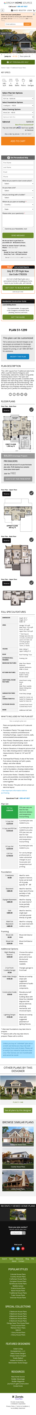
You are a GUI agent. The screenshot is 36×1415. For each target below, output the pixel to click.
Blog (27, 1259)
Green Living (18, 1349)
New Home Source (18, 1377)
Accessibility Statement (18, 1408)
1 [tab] (1, 55)
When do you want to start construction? (17, 181)
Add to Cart (18, 141)
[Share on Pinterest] (26, 394)
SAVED (15, 10)
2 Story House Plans (18, 1335)
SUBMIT (27, 24)
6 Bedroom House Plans (18, 1321)
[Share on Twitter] (22, 394)
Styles (11, 1259)
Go (24, 1233)
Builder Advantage (18, 1379)
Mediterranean (18, 1286)
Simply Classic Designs (18, 1356)
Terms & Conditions (19, 18)
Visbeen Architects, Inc (18, 1360)
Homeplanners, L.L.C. (18, 1351)
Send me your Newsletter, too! (16, 229)
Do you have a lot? (9, 188)
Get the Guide (18, 317)
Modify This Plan (18, 356)
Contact (21, 1261)
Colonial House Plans (18, 1274)
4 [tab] (11, 55)
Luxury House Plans (18, 1325)
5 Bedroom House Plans (18, 1318)
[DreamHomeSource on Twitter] (18, 1248)
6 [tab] (17, 55)
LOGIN (29, 10)
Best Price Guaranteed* (24, 125)
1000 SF (18, 1330)
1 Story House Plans (18, 1332)
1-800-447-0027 (18, 6)
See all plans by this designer (18, 1110)
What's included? (7, 95)
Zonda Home (18, 1386)
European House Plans (18, 1281)
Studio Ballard (18, 1358)
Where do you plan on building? (14, 202)
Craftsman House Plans (18, 1279)
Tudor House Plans (18, 1295)
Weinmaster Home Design (18, 1363)
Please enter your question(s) (13, 213)
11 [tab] (32, 55)
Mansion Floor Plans (18, 1328)
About (14, 1261)
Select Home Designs (18, 1353)
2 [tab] (5, 55)
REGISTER (22, 10)
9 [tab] (26, 55)
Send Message (18, 235)
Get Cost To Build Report (18, 288)
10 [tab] (29, 55)
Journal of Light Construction (18, 1384)
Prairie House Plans (18, 1288)
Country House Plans (18, 1277)
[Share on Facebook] (18, 394)
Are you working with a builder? (13, 195)
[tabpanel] (18, 41)
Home (3, 68)
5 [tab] (14, 55)
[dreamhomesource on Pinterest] (22, 1248)
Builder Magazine (18, 1381)
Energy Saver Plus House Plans (18, 1323)
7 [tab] (20, 55)
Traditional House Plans (18, 68)
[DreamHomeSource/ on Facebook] (13, 1248)
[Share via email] (10, 394)
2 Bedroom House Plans (18, 1311)
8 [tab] (23, 55)
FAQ (32, 1259)
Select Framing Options (11, 109)
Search (4, 1259)
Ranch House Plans (18, 1291)
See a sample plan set (18, 721)
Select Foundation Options (12, 102)
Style (8, 68)
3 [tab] (8, 55)
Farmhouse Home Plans (18, 1284)
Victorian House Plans (18, 1298)
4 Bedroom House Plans (18, 1316)
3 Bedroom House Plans (18, 1314)
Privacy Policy (27, 257)
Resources (19, 1259)
